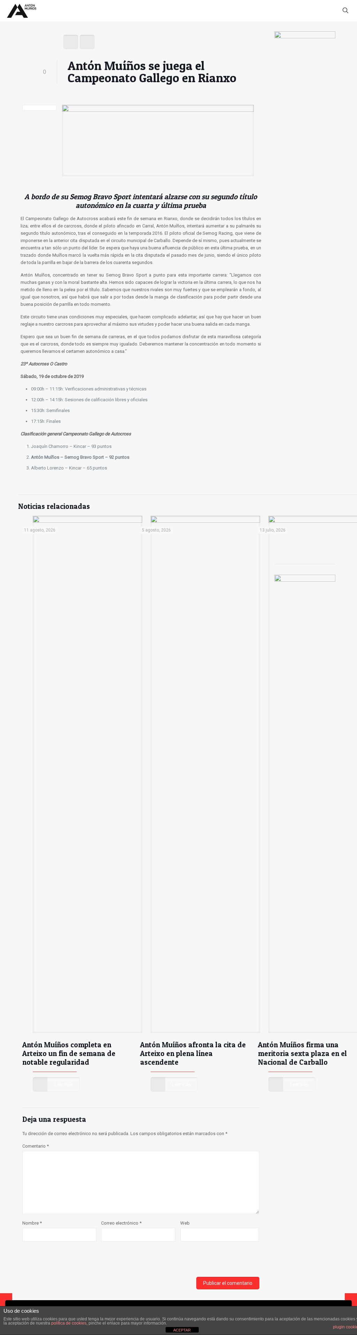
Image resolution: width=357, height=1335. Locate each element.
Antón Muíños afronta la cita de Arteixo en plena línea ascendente (193, 1053)
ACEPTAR (182, 1330)
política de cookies (68, 1323)
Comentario (35, 1146)
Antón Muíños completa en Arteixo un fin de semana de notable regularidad (68, 1053)
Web (185, 1223)
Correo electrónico (121, 1223)
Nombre (32, 1223)
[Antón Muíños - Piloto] (21, 10)
